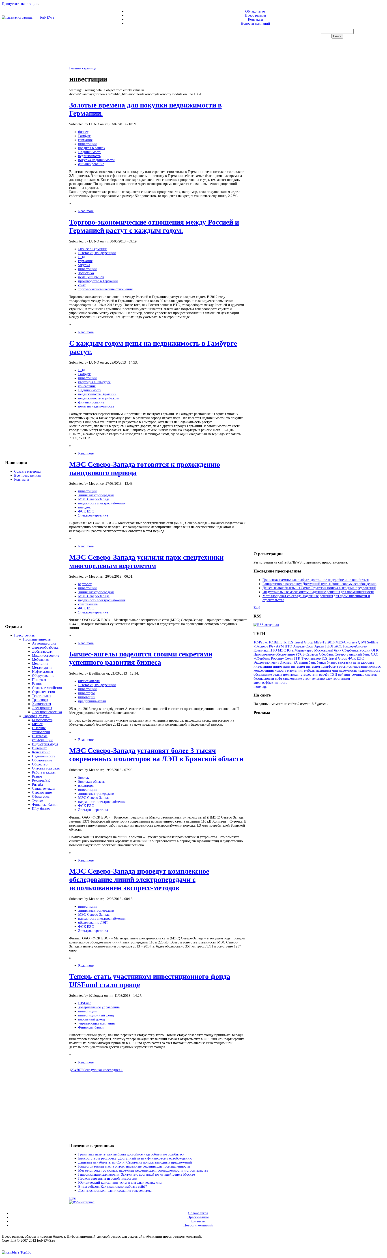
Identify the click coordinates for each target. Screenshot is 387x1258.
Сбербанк (326, 654)
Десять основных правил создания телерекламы (115, 1190)
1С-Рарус (261, 642)
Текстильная (41, 696)
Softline (372, 642)
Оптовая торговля (46, 768)
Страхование (42, 792)
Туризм (37, 800)
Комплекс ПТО (265, 650)
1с (285, 642)
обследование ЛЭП (93, 922)
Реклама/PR (41, 780)
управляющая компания (96, 1023)
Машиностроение (45, 655)
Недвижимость (43, 756)
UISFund (84, 1003)
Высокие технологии (41, 730)
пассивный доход (91, 1019)
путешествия (308, 674)
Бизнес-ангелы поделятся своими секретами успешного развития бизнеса (140, 658)
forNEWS (47, 17)
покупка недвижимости (96, 160)
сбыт (82, 285)
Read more (86, 211)
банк (312, 662)
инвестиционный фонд (96, 1015)
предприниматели (92, 701)
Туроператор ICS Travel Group (324, 658)
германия (85, 140)
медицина (323, 670)
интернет (298, 666)
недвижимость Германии (97, 394)
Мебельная (40, 659)
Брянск (83, 777)
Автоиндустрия (44, 643)
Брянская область (91, 781)
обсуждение (263, 674)
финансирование (91, 164)
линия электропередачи (96, 495)
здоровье (367, 662)
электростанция (338, 678)
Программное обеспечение (274, 654)
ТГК (297, 658)
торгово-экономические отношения (105, 289)
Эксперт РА (289, 662)
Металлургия (42, 667)
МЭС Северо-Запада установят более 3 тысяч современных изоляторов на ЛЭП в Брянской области (156, 754)
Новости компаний (255, 23)
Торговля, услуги (36, 716)
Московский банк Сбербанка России (342, 650)
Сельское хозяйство (47, 688)
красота (280, 670)
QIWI (362, 642)
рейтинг (344, 674)
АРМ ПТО (284, 646)
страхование (292, 678)
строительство (314, 678)
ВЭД (81, 257)
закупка (84, 265)
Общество (39, 764)
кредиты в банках (91, 148)
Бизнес (37, 724)
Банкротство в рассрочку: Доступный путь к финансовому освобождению (135, 1158)
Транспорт (40, 700)
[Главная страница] (17, 17)
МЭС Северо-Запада (94, 499)
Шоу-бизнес (41, 808)
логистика (86, 273)
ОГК (374, 650)
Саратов (311, 654)
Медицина (40, 663)
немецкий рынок (91, 277)
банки (321, 662)
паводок (84, 507)
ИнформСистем (355, 646)
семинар (358, 674)
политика (290, 674)
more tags (260, 686)
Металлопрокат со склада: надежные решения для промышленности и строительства (143, 1170)
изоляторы (86, 785)
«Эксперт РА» (264, 646)
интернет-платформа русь (326, 666)
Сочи (289, 658)
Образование (42, 760)
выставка (345, 662)
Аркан (319, 646)
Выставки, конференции (42, 738)
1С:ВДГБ (275, 642)
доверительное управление (99, 1007)
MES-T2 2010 (324, 642)
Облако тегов (255, 11)
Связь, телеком (43, 788)
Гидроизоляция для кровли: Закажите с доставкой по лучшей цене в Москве (136, 1174)
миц (335, 670)
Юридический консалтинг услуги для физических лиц (120, 1182)
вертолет (85, 584)
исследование (357, 666)
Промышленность (37, 639)
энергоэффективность (270, 682)
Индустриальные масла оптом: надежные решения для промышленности (134, 1166)
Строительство (43, 692)
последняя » (113, 1070)
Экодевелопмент (266, 662)
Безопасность (42, 720)
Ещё (72, 1198)
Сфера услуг (41, 796)
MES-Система (346, 642)
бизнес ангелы (89, 681)
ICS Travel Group (300, 642)
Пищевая (39, 680)
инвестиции (87, 144)
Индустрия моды (45, 744)
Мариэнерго (304, 650)
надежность (348, 670)
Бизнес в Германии (92, 249)
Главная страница (82, 68)
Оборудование (43, 675)
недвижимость (89, 156)
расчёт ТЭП (328, 674)
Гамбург (84, 136)
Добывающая (42, 651)
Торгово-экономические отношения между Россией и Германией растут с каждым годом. (154, 226)
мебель (309, 670)
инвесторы (86, 693)
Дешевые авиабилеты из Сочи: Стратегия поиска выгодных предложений (135, 1162)
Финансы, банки (45, 804)
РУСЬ (300, 654)
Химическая (41, 704)
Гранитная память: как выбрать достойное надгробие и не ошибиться (131, 1154)
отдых (277, 674)
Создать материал (27, 471)
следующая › (94, 1070)
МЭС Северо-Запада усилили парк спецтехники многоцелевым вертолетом (146, 561)
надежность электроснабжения (101, 503)
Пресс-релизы (255, 15)
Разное (37, 684)
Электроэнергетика (47, 712)
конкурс (374, 666)
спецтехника (88, 604)
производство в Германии (98, 281)
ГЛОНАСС (333, 646)
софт (278, 678)
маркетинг (295, 670)
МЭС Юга (286, 650)
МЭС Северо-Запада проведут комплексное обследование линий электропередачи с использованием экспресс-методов (139, 879)
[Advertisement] (193, 53)
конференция (264, 670)
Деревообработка (45, 647)
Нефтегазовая (42, 671)
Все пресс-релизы (27, 475)
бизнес (83, 132)
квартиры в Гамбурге (94, 382)
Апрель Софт (303, 646)
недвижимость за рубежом (98, 398)
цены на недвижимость (96, 406)
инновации (86, 697)
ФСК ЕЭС (86, 511)
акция (303, 662)
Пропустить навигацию (20, 4)
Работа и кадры (44, 772)
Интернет (39, 748)
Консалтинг (41, 752)
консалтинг (87, 386)
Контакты (255, 19)
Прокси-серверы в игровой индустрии (107, 1178)
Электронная (42, 708)
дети (356, 662)
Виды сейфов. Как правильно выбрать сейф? (112, 1186)
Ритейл (37, 784)
